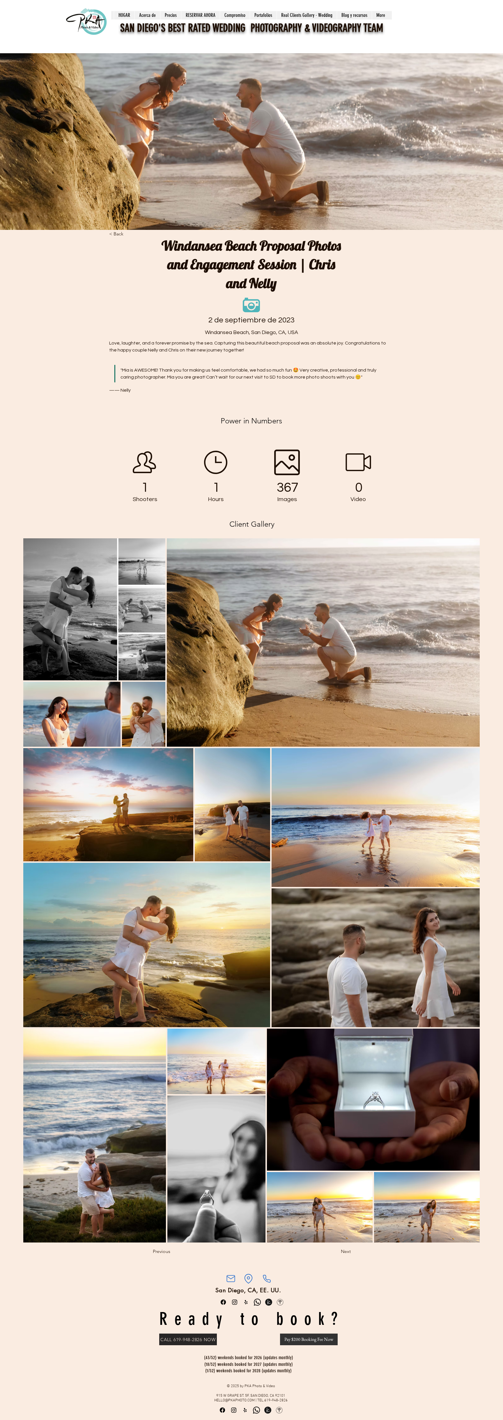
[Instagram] (234, 1302)
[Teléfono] (266, 1278)
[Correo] (230, 1278)
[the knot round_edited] (268, 1302)
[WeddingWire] (280, 1302)
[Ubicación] (248, 1278)
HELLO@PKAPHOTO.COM (234, 1400)
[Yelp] (245, 1302)
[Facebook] (223, 1302)
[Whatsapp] (257, 1302)
